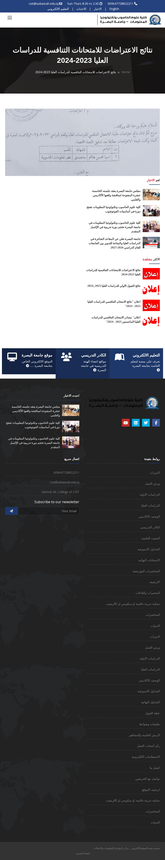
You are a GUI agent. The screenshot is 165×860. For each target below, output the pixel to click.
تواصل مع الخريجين (147, 779)
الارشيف (154, 582)
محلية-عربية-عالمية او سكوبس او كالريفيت (133, 604)
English (114, 9)
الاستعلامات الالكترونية (146, 757)
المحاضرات (153, 615)
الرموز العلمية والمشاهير (144, 735)
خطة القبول (152, 713)
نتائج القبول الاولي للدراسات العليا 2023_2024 (114, 285)
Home (125, 72)
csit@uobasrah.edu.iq (43, 4)
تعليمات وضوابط (149, 724)
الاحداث (81, 9)
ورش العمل (152, 483)
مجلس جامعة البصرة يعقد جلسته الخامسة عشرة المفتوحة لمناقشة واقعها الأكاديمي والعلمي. (116, 195)
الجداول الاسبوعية (149, 549)
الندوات (155, 626)
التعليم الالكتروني (58, 9)
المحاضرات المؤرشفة (146, 571)
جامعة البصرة (83, 853)
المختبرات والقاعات (148, 593)
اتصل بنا (155, 768)
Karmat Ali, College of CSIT (60, 492)
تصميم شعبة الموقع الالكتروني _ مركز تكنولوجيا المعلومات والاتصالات (126, 848)
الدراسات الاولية (150, 494)
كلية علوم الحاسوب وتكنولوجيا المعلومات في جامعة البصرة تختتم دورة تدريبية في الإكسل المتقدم (115, 227)
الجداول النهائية (150, 702)
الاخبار (98, 9)
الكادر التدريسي (150, 527)
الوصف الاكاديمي (149, 516)
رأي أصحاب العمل (148, 746)
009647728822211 (120, 4)
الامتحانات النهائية (149, 560)
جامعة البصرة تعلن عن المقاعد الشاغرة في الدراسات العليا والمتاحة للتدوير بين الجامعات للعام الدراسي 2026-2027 (115, 243)
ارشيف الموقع (151, 790)
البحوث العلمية (151, 538)
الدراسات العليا (150, 505)
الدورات (155, 472)
